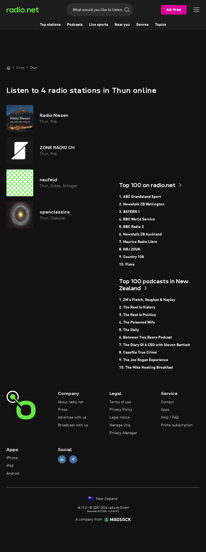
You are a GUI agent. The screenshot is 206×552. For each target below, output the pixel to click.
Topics (160, 25)
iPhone (12, 458)
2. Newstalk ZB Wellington (141, 204)
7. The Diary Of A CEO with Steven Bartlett (154, 345)
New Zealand (106, 499)
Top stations (50, 25)
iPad (10, 466)
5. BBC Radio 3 (131, 227)
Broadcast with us (73, 425)
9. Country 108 (131, 257)
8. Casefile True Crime (138, 352)
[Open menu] (196, 9)
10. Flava (126, 264)
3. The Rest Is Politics (137, 315)
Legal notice (119, 417)
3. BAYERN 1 (129, 212)
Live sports (98, 25)
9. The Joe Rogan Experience (143, 360)
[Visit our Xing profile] (73, 459)
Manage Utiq (119, 425)
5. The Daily (129, 330)
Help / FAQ (170, 417)
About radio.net (70, 402)
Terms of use (120, 402)
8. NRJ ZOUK (129, 249)
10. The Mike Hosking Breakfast (146, 367)
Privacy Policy (120, 410)
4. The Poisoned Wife (137, 322)
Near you (122, 25)
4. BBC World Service (137, 219)
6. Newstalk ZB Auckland (140, 234)
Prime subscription (177, 425)
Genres (142, 25)
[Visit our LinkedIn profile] (62, 459)
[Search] (127, 9)
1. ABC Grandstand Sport (140, 197)
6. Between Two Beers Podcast (145, 337)
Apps (165, 410)
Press (63, 410)
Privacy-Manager (123, 433)
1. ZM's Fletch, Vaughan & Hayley (147, 300)
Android (12, 473)
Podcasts (75, 25)
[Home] (8, 68)
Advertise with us (72, 417)
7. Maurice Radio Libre (138, 242)
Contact (167, 402)
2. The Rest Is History (137, 307)
